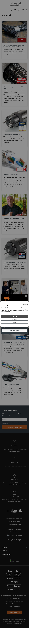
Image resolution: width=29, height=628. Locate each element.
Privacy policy (24, 304)
